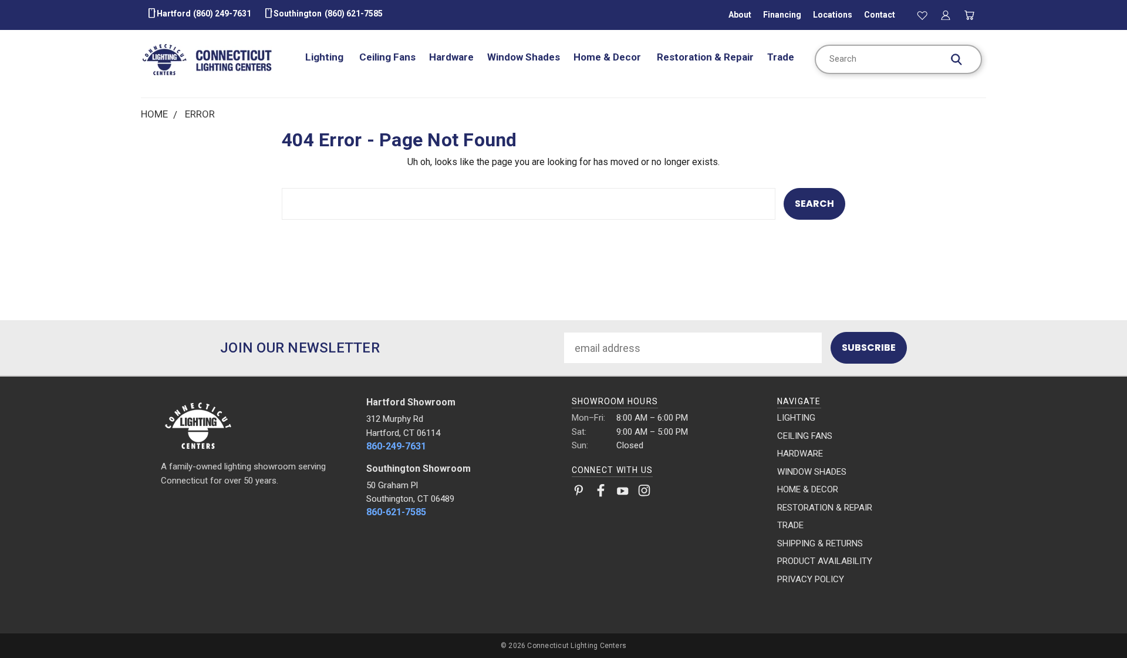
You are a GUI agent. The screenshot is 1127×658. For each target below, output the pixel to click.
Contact (879, 14)
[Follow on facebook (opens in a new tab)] (600, 493)
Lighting (325, 57)
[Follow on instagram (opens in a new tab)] (644, 493)
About (739, 14)
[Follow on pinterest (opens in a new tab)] (579, 493)
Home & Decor (608, 57)
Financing (782, 14)
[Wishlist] (922, 14)
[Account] (946, 14)
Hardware (451, 57)
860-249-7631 (396, 446)
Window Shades (523, 57)
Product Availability (824, 561)
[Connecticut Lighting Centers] (255, 424)
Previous (1092, 621)
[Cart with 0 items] (970, 14)
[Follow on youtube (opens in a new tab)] (622, 493)
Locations (832, 14)
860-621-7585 (396, 512)
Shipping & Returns (820, 543)
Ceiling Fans (387, 57)
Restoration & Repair (705, 57)
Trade (780, 57)
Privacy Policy (810, 579)
